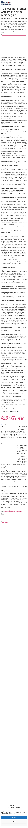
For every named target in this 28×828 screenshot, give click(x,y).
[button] (26, 806)
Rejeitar (14, 821)
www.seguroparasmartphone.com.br (13, 511)
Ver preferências (14, 825)
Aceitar (14, 817)
